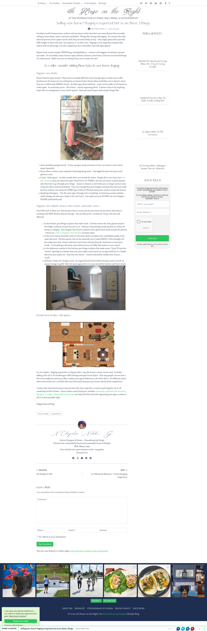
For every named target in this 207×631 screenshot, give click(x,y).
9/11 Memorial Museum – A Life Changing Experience (109, 473)
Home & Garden (113, 29)
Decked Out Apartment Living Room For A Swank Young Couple (153, 64)
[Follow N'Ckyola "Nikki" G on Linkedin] (86, 458)
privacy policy (157, 244)
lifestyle (156, 198)
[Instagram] (161, 3)
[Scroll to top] (202, 625)
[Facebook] (165, 3)
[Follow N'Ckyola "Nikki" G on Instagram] (78, 458)
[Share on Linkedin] (188, 629)
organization (56, 414)
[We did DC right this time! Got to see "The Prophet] (86, 580)
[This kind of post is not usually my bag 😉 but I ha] (19, 580)
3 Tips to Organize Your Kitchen (68, 233)
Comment (43, 499)
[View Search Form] (169, 3)
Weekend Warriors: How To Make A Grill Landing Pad (152, 99)
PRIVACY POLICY (122, 608)
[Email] (141, 3)
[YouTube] (146, 3)
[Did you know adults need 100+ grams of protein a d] (120, 580)
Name (41, 530)
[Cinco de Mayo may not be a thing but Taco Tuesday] (154, 580)
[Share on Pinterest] (192, 629)
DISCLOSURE (139, 608)
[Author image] (89, 29)
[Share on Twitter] (183, 629)
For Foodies (55, 3)
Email (72, 530)
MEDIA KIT (80, 608)
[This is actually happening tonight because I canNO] (188, 580)
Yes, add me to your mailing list (52, 537)
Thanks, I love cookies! (20, 621)
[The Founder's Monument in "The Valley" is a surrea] (52, 580)
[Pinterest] (151, 3)
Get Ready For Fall (44, 472)
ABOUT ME (67, 608)
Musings (102, 3)
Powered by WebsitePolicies (13, 625)
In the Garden (90, 3)
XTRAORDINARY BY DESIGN (100, 608)
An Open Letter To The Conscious (152, 133)
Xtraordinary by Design (64, 394)
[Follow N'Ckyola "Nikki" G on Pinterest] (91, 458)
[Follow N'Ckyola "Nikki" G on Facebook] (73, 458)
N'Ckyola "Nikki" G (99, 29)
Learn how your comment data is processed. (89, 551)
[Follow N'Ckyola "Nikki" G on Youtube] (82, 458)
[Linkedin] (156, 3)
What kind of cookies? (17, 616)
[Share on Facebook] (178, 629)
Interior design (43, 414)
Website (103, 530)
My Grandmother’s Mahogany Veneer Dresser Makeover (152, 167)
